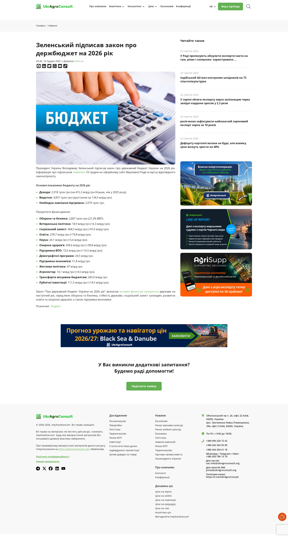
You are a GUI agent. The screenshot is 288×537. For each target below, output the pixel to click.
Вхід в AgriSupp (230, 6)
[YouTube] (63, 468)
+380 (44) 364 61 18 (216, 449)
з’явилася (79, 172)
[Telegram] (38, 468)
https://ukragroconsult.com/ (74, 449)
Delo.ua (79, 61)
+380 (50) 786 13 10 (216, 456)
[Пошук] (248, 6)
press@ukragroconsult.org (221, 470)
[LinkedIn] (57, 468)
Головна (40, 25)
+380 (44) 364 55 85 (216, 445)
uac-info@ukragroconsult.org (223, 463)
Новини (52, 25)
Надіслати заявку (144, 386)
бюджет (56, 306)
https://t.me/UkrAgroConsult (222, 477)
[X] (44, 468)
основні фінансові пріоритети (139, 291)
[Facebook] (51, 468)
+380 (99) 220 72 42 (216, 440)
